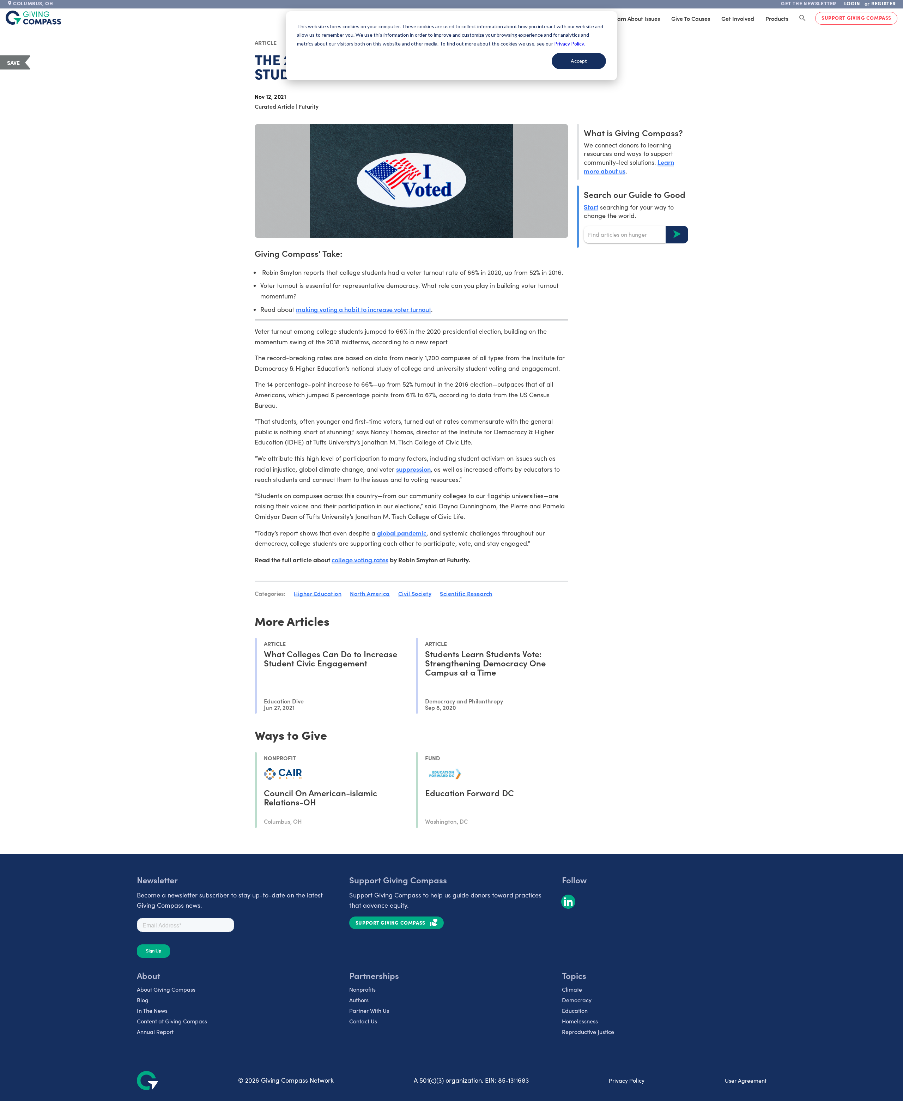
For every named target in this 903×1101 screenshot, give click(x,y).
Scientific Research (466, 593)
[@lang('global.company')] (33, 18)
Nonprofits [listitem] (362, 989)
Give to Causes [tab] (690, 18)
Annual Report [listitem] (155, 1031)
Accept (579, 61)
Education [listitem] (575, 1010)
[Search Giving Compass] (802, 18)
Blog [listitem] (143, 1000)
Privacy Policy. (569, 44)
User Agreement (745, 1080)
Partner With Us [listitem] (369, 1010)
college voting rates (360, 559)
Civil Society (415, 593)
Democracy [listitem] (577, 1000)
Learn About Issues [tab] (635, 18)
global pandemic (401, 532)
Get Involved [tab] (737, 18)
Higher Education (317, 593)
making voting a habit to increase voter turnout (363, 309)
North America (370, 593)
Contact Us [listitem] (363, 1021)
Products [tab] (776, 18)
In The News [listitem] (152, 1010)
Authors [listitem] (359, 1000)
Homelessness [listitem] (580, 1021)
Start (591, 206)
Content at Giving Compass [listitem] (172, 1021)
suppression (413, 469)
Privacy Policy (626, 1080)
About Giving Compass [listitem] (166, 989)
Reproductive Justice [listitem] (588, 1031)
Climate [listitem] (572, 989)
